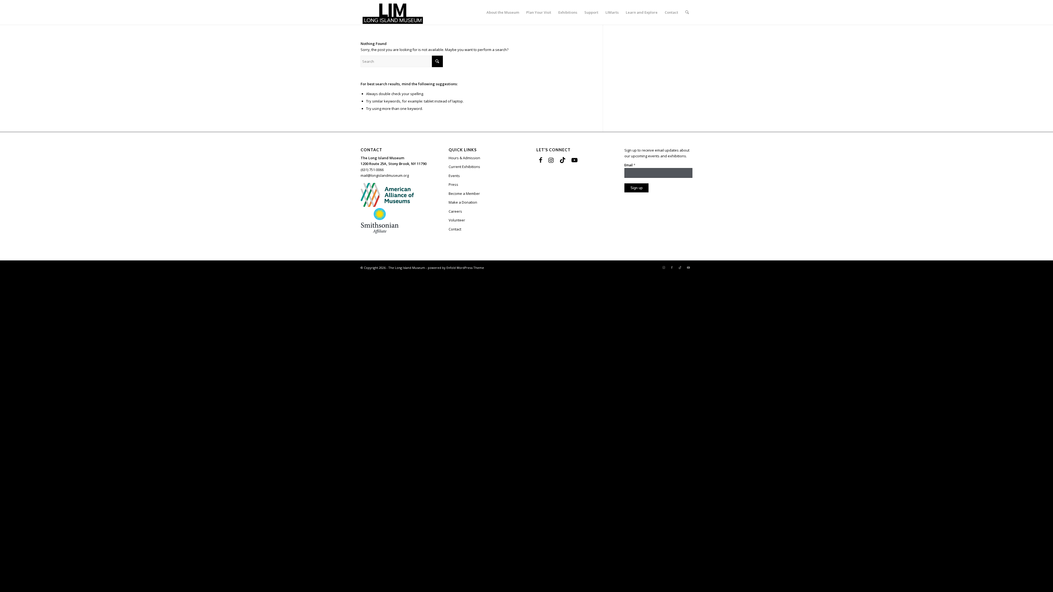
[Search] (687, 12)
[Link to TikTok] (562, 160)
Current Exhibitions (464, 166)
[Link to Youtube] (574, 160)
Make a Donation (463, 202)
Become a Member (464, 193)
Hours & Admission (464, 157)
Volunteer (457, 220)
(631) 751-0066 (372, 169)
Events (454, 175)
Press (453, 184)
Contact (455, 229)
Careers (455, 211)
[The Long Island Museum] (392, 12)
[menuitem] (503, 12)
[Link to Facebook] (540, 160)
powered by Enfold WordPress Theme (456, 268)
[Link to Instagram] (551, 160)
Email (629, 165)
